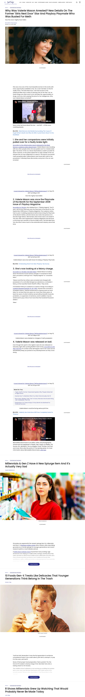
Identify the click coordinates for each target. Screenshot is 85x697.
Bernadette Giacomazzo (11, 23)
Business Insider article (28, 545)
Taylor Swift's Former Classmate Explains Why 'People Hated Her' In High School (34, 392)
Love (20, 2)
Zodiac (23, 2)
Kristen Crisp (8, 582)
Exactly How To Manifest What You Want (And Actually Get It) (33, 396)
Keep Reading (34, 564)
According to (19, 207)
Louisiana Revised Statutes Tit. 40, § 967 (25, 288)
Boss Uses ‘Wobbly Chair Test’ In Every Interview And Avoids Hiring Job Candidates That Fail (34, 399)
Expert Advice (69, 2)
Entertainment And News (15, 7)
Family (36, 2)
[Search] (76, 2)
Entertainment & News (43, 2)
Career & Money (61, 2)
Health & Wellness (53, 2)
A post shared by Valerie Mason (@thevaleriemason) (30, 191)
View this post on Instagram (33, 174)
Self (33, 2)
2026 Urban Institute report (22, 552)
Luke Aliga (7, 695)
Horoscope (28, 2)
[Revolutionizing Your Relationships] (10, 2)
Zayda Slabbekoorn (10, 470)
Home (6, 7)
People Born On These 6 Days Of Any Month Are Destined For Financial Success (32, 403)
